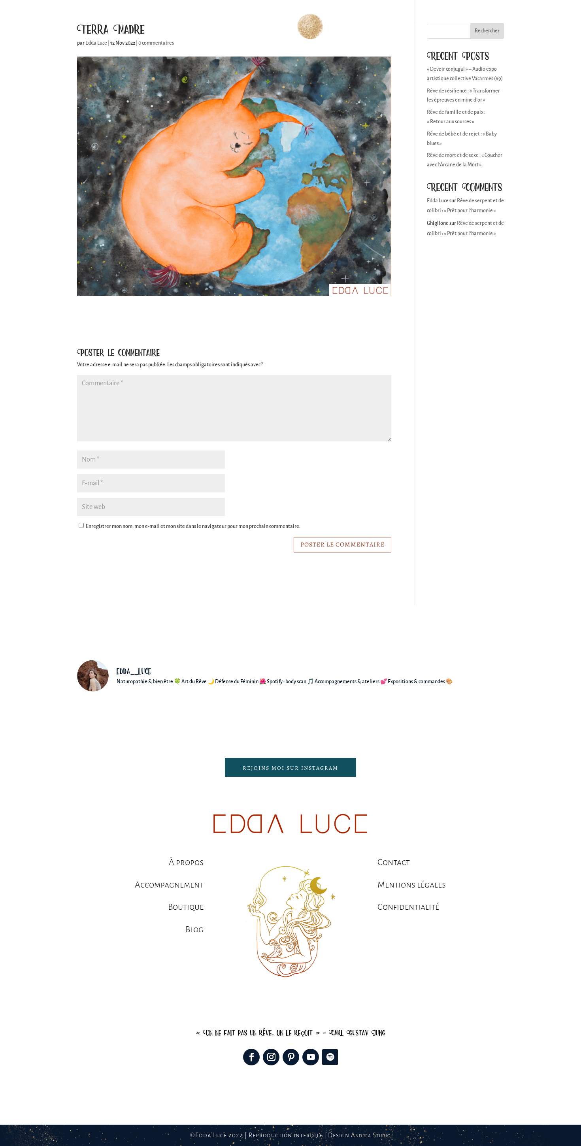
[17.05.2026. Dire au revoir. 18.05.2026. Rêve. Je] (255, 720)
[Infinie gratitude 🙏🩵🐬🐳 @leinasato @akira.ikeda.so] (326, 720)
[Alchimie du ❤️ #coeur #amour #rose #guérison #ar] (398, 720)
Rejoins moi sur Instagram (290, 768)
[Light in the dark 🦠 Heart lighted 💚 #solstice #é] (184, 720)
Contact (412, 26)
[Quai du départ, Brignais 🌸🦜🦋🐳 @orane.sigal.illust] (469, 720)
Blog (382, 26)
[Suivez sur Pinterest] (291, 1057)
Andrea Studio (371, 1135)
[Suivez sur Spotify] (330, 1057)
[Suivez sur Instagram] (271, 1057)
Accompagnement (216, 26)
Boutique (351, 26)
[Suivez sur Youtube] (310, 1057)
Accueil (167, 26)
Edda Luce (438, 201)
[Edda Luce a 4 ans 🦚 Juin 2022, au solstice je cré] (112, 720)
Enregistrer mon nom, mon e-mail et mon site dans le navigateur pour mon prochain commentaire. (193, 526)
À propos (268, 26)
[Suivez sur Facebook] (251, 1057)
